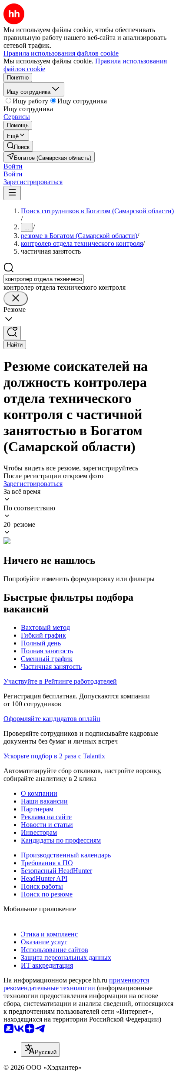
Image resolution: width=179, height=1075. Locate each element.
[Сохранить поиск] (12, 333)
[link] (18, 146)
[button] (13, 166)
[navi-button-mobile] (12, 193)
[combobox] (43, 279)
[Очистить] (15, 298)
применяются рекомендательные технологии (76, 984)
